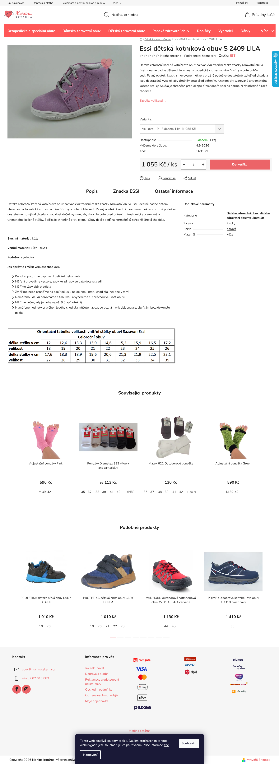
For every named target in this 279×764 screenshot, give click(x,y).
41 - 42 (115, 492)
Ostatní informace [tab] (174, 191)
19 (41, 626)
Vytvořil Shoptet (258, 760)
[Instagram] (26, 689)
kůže (230, 234)
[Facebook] (16, 689)
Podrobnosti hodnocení (200, 56)
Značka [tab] (126, 191)
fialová (231, 229)
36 (232, 626)
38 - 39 (100, 492)
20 (49, 626)
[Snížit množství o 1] (184, 164)
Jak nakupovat (15, 3)
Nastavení (90, 755)
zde (166, 745)
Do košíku (240, 164)
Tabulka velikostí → (153, 101)
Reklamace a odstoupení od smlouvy (83, 3)
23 (123, 626)
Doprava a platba (43, 3)
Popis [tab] (92, 191)
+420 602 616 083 (35, 678)
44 (166, 626)
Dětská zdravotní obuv (242, 213)
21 (107, 626)
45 (174, 626)
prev (10, 458)
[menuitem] (31, 30)
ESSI (233, 56)
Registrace (262, 3)
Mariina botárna (139, 731)
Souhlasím (189, 743)
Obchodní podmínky (98, 689)
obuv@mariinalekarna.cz (38, 669)
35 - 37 (86, 492)
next (269, 458)
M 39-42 (45, 492)
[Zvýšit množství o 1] (203, 164)
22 (115, 626)
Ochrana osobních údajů (101, 695)
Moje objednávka (96, 701)
